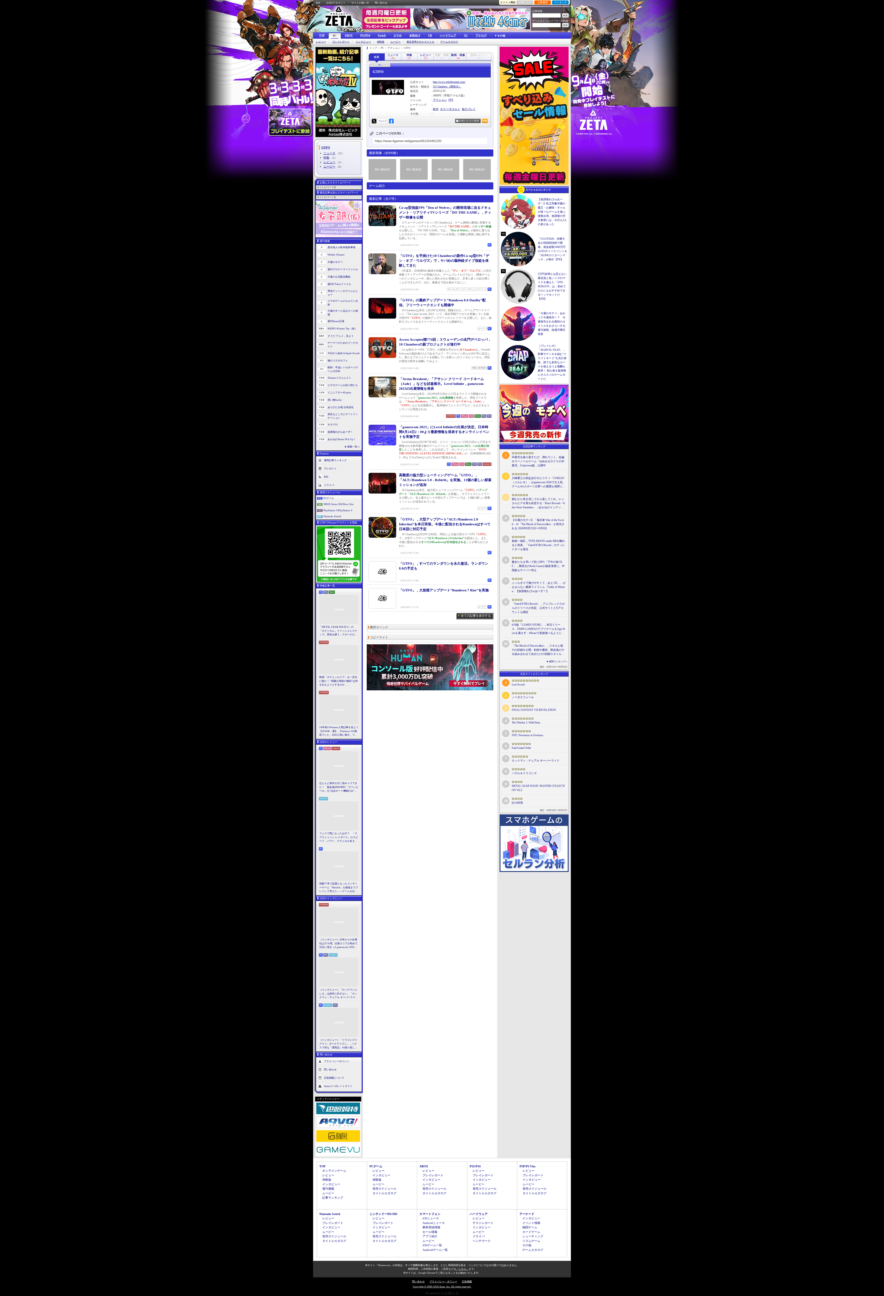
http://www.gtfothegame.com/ (449, 82)
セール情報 (429, 1232)
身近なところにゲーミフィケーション (343, 416)
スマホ (397, 35)
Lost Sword (518, 684)
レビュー (321, 42)
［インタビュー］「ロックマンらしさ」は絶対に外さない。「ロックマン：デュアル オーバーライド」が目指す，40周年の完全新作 (338, 993)
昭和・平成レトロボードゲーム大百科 (343, 369)
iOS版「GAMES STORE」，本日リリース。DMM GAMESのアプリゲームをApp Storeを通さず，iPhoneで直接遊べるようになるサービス (538, 629)
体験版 (380, 42)
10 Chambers (440, 86)
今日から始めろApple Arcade (344, 353)
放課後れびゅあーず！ (340, 431)
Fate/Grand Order (521, 748)
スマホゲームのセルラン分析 (343, 302)
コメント (382, 121)
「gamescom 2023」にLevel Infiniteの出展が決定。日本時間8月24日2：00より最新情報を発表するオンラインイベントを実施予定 (444, 432)
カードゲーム (531, 1232)
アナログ (481, 35)
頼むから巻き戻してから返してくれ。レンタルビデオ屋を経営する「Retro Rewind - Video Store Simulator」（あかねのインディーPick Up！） (538, 503)
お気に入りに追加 (469, 120)
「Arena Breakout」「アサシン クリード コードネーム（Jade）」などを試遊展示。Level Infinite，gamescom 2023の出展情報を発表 (441, 383)
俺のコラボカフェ (338, 360)
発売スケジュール (384, 1188)
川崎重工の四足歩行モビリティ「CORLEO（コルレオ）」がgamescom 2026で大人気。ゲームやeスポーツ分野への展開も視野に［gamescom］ (538, 482)
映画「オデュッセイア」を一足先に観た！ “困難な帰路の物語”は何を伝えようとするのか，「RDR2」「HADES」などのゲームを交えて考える (338, 681)
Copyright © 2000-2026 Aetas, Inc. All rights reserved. (442, 1286)
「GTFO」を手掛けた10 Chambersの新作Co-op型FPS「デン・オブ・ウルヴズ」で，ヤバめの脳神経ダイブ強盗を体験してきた (444, 260)
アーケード (526, 1214)
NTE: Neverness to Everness (527, 735)
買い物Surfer (335, 399)
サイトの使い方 (360, 2)
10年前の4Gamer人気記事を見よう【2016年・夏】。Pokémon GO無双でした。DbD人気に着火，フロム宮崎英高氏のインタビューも (338, 731)
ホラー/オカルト (450, 109)
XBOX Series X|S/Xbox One (338, 504)
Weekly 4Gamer (336, 254)
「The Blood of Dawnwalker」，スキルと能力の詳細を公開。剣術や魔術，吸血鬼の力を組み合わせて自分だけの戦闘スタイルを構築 (538, 650)
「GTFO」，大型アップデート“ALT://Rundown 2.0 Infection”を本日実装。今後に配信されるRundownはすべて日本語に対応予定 (445, 524)
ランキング (560, 2)
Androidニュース (433, 1223)
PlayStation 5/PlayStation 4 (337, 510)
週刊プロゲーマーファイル (343, 269)
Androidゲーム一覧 (435, 1250)
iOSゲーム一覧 (432, 1245)
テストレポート (483, 1223)
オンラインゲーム (334, 1170)
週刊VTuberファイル (339, 284)
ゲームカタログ (449, 42)
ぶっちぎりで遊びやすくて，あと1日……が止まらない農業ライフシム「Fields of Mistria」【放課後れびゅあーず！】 (539, 587)
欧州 (436, 109)
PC (335, 36)
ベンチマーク (482, 1241)
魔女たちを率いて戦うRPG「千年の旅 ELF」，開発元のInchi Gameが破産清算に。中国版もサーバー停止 (538, 566)
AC (466, 35)
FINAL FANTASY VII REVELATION (534, 710)
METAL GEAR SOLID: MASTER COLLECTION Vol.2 (538, 788)
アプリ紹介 (429, 1236)
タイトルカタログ (384, 1193)
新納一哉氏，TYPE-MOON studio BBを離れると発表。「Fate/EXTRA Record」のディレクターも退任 (538, 545)
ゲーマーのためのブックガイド (343, 344)
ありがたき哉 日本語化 (341, 407)
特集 (326, 157)
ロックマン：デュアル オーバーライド (535, 760)
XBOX (349, 35)
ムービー (395, 42)
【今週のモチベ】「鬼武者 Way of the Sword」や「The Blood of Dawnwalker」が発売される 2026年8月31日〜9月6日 (538, 524)
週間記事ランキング (335, 460)
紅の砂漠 (517, 802)
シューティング (532, 1236)
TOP (322, 35)
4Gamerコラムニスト (339, 377)
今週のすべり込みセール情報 (343, 312)
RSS (318, 2)
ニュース (329, 153)
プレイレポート (341, 42)
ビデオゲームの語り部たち (343, 385)
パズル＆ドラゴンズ (524, 773)
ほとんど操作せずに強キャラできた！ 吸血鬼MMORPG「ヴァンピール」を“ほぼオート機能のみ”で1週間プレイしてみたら (338, 787)
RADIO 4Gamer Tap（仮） (342, 328)
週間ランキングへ (558, 661)
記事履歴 (543, 2)
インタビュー (363, 42)
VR (430, 35)
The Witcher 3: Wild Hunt (526, 722)
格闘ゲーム (529, 1227)
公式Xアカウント (336, 2)
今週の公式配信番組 (339, 276)
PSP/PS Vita (527, 1166)
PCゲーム (328, 498)
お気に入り (525, 2)
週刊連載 (328, 1188)
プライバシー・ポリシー (443, 1281)
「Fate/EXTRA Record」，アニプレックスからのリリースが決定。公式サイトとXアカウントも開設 (538, 608)
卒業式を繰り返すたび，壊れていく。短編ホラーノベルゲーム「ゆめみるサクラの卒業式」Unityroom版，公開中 (538, 461)
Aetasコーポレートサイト (338, 1085)
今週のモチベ (335, 262)
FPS (450, 100)
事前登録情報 (431, 1227)
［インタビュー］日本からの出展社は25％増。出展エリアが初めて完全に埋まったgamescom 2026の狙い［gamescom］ (338, 943)
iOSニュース (430, 1218)
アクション (440, 100)
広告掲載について (334, 1077)
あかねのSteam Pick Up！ (342, 439)
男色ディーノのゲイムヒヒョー (343, 293)
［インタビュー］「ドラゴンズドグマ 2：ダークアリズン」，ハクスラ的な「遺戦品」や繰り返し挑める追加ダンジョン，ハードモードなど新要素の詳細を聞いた (338, 1043)
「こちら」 (462, 1268)
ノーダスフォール (523, 697)
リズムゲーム (531, 1241)
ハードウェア (448, 35)
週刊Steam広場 (336, 321)
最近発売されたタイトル (420, 42)
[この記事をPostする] (374, 121)
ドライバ (329, 484)
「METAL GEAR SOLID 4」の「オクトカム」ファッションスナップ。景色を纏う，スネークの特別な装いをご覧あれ (338, 630)
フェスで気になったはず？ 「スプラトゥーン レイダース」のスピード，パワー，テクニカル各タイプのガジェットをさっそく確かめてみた (338, 837)
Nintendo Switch (332, 516)
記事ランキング (332, 1197)
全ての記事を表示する (476, 615)
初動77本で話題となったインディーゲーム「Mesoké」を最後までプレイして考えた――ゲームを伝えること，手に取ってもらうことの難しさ (338, 887)
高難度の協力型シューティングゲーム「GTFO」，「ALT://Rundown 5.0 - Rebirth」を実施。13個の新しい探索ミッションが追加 (445, 480)
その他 (526, 1245)
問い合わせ (381, 2)
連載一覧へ (353, 446)
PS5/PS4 (365, 35)
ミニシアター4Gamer (339, 392)
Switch (382, 35)
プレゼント (330, 468)
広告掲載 (467, 1281)
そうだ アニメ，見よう (341, 335)
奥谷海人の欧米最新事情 (341, 247)
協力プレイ (469, 109)
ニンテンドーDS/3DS (383, 1214)
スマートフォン (429, 1214)
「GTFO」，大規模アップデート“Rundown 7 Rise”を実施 (444, 590)
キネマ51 (333, 424)
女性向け (414, 35)
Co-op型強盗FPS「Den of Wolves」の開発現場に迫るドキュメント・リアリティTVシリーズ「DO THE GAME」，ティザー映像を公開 (445, 212)
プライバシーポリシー (336, 1061)
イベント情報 (531, 1223)
